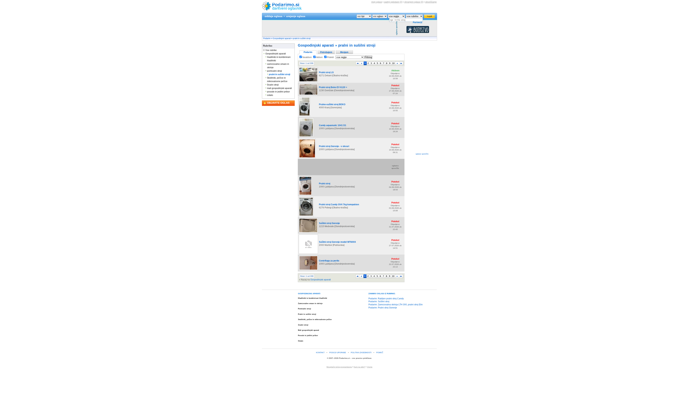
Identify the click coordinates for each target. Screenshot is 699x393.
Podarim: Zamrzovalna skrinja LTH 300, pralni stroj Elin (395, 304)
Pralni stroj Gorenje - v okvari (334, 146)
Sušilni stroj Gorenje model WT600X (337, 242)
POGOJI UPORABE (337, 353)
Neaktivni (307, 57)
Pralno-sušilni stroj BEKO (332, 104)
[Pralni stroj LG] (308, 82)
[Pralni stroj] (305, 195)
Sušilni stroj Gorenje (329, 223)
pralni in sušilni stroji (301, 38)
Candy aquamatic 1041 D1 (332, 125)
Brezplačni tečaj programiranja (339, 367)
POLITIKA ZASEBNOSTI (361, 353)
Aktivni (319, 57)
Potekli (330, 57)
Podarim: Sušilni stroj (378, 301)
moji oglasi (376, 2)
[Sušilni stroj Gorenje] (308, 232)
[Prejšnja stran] (361, 63)
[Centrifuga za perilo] (308, 270)
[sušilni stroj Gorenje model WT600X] (308, 253)
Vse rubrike (271, 50)
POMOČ (379, 353)
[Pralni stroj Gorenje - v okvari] (307, 158)
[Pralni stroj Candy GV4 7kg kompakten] (306, 216)
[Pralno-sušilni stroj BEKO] (304, 116)
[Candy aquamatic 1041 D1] (306, 137)
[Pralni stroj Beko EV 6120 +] (308, 95)
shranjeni (413, 2)
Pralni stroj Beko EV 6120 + (333, 87)
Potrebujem (326, 52)
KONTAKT (320, 353)
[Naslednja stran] (397, 63)
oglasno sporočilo (422, 154)
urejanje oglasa (295, 16)
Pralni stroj (324, 183)
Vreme (369, 367)
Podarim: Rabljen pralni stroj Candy (386, 298)
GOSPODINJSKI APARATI (309, 294)
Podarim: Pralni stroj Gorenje (382, 307)
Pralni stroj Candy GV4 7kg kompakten (339, 204)
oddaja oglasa (273, 16)
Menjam (344, 52)
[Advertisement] (328, 28)
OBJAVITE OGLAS (278, 102)
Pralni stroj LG (326, 72)
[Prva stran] (358, 63)
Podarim (266, 38)
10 (393, 63)
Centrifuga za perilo (329, 260)
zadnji (393, 2)
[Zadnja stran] (401, 63)
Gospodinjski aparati (282, 38)
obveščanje (431, 2)
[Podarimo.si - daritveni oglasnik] (283, 12)
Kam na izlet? (359, 367)
